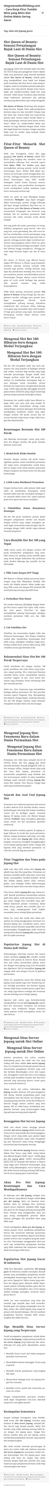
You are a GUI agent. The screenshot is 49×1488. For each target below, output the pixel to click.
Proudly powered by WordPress (14, 1485)
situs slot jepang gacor (16, 1027)
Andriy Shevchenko (25, 326)
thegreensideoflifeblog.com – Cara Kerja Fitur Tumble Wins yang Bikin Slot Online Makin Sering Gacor (22, 13)
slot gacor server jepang (16, 1479)
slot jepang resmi (14, 722)
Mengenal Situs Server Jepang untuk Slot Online (23, 1039)
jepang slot (34, 762)
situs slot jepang (28, 1477)
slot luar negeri (29, 1027)
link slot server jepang (21, 1025)
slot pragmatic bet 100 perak (29, 722)
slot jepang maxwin (19, 328)
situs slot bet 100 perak (25, 720)
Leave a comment (20, 330)
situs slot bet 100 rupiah (26, 389)
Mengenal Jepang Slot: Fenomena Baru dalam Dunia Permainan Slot (21, 736)
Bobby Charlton (27, 1022)
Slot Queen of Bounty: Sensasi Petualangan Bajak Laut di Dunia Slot (23, 45)
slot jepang (8, 69)
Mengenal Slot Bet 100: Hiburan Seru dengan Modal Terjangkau (21, 342)
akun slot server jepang (14, 1477)
